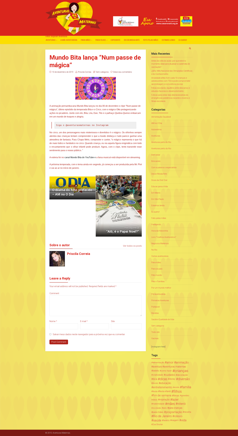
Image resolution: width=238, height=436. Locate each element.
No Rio (154, 250)
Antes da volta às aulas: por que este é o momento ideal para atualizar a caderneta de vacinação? (170, 64)
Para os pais (156, 269)
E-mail (84, 321)
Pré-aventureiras (158, 294)
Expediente (115, 40)
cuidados (170, 374)
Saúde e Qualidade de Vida (162, 319)
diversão (184, 379)
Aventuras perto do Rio (161, 142)
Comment (54, 293)
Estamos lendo (168, 40)
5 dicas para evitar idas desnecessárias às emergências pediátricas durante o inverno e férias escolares (170, 98)
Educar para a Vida (159, 186)
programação (174, 412)
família (186, 387)
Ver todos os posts (132, 246)
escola (176, 387)
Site (113, 321)
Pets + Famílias (158, 281)
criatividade (158, 375)
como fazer (166, 371)
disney (172, 379)
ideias (154, 400)
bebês (156, 370)
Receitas (155, 313)
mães (171, 403)
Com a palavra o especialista (163, 167)
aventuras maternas (175, 366)
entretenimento (162, 387)
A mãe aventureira (68, 40)
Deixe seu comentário (122, 72)
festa (155, 391)
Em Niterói (155, 193)
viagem (175, 420)
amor (170, 362)
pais (165, 408)
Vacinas (155, 338)
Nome (53, 321)
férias (176, 395)
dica (155, 379)
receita (187, 412)
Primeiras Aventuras (160, 300)
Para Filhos (100, 40)
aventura (157, 366)
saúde (157, 420)
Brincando (155, 161)
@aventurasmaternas (78, 125)
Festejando (156, 224)
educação (165, 383)
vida (183, 420)
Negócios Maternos (160, 243)
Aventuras (51, 40)
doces (155, 383)
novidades (156, 408)
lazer (175, 399)
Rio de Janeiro (162, 416)
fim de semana (162, 395)
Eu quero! (183, 40)
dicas (163, 379)
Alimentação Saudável (161, 117)
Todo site (155, 332)
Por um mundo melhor (161, 288)
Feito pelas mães (150, 40)
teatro (166, 420)
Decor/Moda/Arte (132, 40)
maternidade (158, 404)
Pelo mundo (156, 275)
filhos (177, 391)
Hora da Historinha (159, 231)
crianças (181, 370)
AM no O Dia (156, 123)
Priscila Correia (84, 72)
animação (182, 362)
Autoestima (156, 129)
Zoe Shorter (157, 424)
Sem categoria (102, 72)
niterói (181, 403)
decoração (182, 375)
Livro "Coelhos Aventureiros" (163, 237)
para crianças (175, 408)
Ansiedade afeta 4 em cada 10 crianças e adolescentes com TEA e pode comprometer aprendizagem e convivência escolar (170, 81)
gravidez (185, 395)
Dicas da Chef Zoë (159, 180)
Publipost (155, 307)
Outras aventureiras (159, 256)
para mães (158, 412)
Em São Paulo (157, 199)
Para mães (85, 40)
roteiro (178, 416)
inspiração (164, 399)
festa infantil (165, 391)
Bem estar (155, 155)
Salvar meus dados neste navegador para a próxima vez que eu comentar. (89, 334)
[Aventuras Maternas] (73, 18)
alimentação (158, 362)
